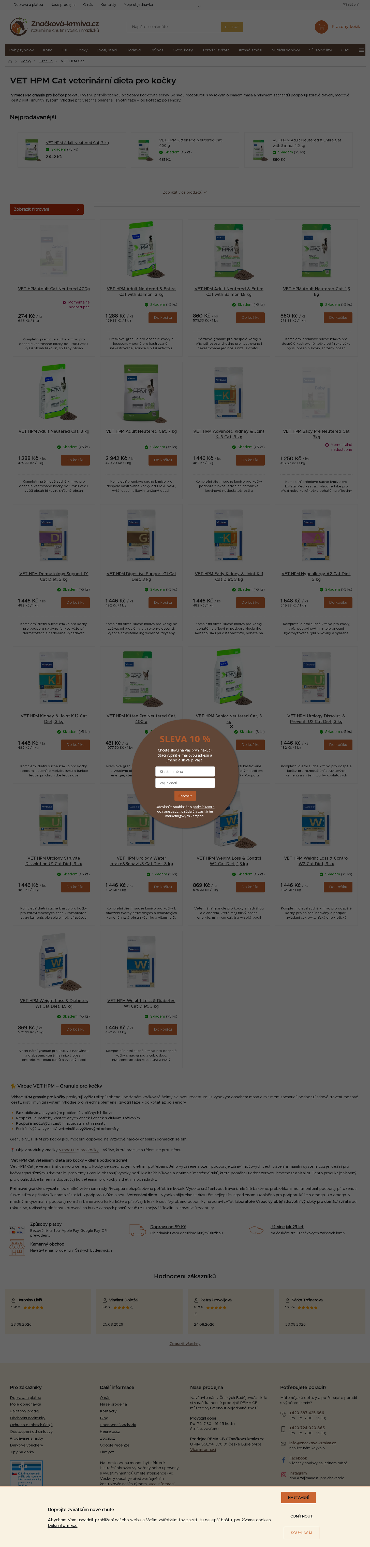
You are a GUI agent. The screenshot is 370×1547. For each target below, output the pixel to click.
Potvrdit (185, 795)
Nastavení (298, 1497)
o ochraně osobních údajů (186, 809)
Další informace (63, 1526)
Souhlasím (301, 1533)
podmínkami (203, 806)
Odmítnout (301, 1516)
